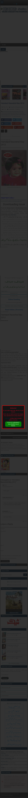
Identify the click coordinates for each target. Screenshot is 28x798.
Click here (7, 418)
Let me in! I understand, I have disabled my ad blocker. (13, 424)
